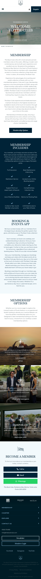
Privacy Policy (13, 570)
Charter (5, 513)
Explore (5, 518)
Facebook (9, 551)
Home (3, 46)
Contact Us (7, 523)
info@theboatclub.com (9, 532)
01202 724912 (6, 529)
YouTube (32, 551)
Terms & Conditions (26, 570)
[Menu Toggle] (3, 9)
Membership (7, 507)
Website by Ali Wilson (20, 573)
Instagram (20, 551)
